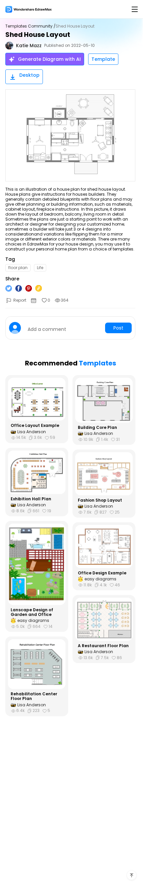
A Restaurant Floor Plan (103, 646)
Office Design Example (102, 573)
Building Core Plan (97, 427)
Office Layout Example (35, 425)
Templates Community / (30, 26)
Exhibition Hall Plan (31, 499)
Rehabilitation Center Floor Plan (34, 696)
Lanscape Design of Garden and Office (32, 612)
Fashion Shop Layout (100, 500)
